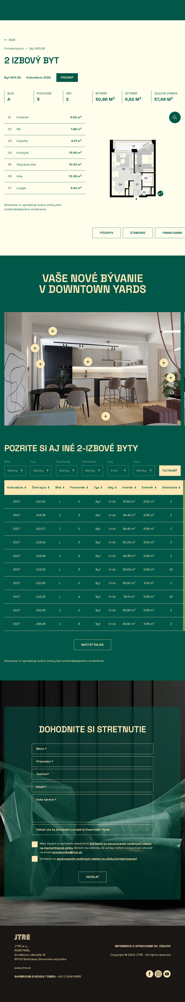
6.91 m (149, 583)
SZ (171, 569)
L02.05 (40, 583)
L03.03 (40, 569)
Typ (33, 462)
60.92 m (129, 583)
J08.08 (41, 624)
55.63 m (129, 569)
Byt (98, 501)
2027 (16, 501)
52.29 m (129, 542)
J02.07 (41, 529)
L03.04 (40, 542)
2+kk (112, 501)
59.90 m (129, 610)
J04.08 (41, 556)
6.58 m (149, 515)
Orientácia (89, 462)
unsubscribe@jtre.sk (67, 852)
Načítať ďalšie (92, 645)
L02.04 (40, 501)
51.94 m (129, 501)
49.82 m (129, 624)
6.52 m (149, 501)
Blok (7, 462)
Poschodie (63, 462)
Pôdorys (106, 233)
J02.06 (41, 610)
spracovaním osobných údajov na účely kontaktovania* (97, 859)
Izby (110, 462)
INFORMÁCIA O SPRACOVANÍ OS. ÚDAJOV (143, 946)
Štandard (137, 233)
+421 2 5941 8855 (69, 976)
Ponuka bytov (14, 48)
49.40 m (129, 528)
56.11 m (129, 596)
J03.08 (41, 515)
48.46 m (129, 515)
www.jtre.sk (22, 968)
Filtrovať (170, 470)
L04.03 (40, 597)
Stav (136, 462)
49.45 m (129, 556)
